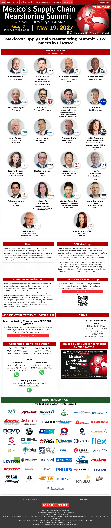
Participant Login (104, 2)
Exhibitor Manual (26, 2)
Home (3, 2)
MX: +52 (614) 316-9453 (41, 368)
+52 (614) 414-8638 (42, 353)
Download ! (82, 291)
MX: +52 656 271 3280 (29, 385)
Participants (57, 2)
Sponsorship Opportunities (42, 2)
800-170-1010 (21, 353)
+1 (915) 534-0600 (96, 334)
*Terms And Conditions (29, 499)
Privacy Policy (84, 499)
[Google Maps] (69, 329)
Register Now (67, 2)
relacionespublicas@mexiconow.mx (29, 383)
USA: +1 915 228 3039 (16, 370)
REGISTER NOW (28, 336)
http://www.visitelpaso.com (96, 337)
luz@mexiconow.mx (42, 365)
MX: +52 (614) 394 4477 (16, 368)
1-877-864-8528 (20, 351)
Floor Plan (15, 2)
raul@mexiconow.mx (16, 365)
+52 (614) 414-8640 (42, 351)
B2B (8, 2)
